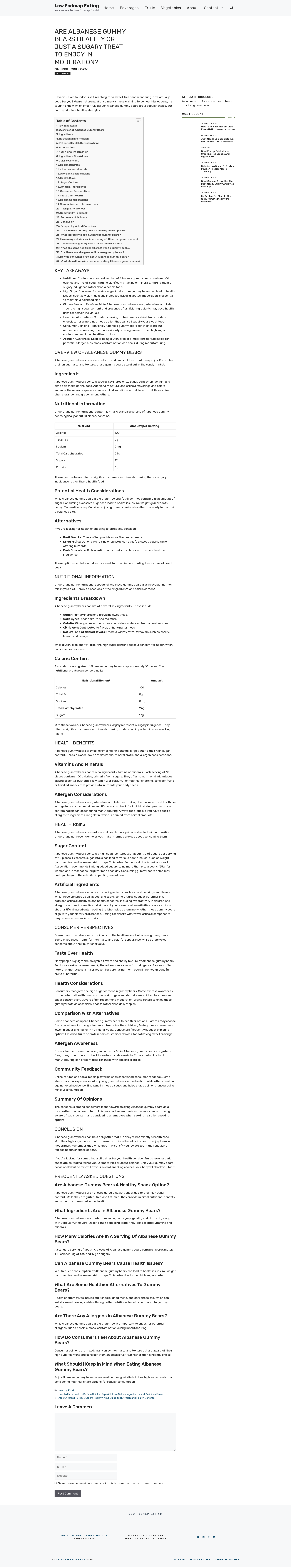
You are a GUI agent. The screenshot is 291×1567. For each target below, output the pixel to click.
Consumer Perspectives (75, 191)
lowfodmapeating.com (70, 1560)
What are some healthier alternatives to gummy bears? (95, 247)
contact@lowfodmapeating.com (84, 1535)
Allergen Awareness (73, 208)
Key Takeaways (68, 125)
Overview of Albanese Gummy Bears (81, 129)
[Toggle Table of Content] (137, 120)
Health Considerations (74, 199)
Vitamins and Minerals (73, 169)
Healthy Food (62, 74)
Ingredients (66, 134)
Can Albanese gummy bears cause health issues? (91, 243)
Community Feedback (73, 212)
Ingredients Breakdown (73, 156)
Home (109, 8)
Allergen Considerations (75, 173)
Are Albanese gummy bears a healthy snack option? (93, 230)
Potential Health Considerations (79, 143)
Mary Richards (61, 69)
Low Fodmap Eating (77, 5)
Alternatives (67, 147)
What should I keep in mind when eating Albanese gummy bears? (100, 261)
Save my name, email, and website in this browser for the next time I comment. (111, 1483)
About (192, 8)
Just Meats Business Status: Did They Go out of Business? (217, 140)
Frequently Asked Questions (78, 226)
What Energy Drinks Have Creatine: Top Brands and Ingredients (215, 154)
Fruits (150, 8)
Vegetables (171, 8)
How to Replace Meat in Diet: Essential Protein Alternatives (218, 128)
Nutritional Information (74, 138)
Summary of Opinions (74, 217)
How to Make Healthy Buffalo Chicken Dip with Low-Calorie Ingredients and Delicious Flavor (111, 1394)
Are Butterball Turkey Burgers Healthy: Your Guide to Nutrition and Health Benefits (106, 1397)
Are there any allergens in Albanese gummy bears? (92, 252)
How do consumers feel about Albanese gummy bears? (94, 256)
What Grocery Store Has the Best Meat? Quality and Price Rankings (217, 184)
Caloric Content (69, 160)
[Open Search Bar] (231, 7)
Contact (211, 8)
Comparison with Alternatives (79, 204)
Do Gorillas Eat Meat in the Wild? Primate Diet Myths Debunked (216, 199)
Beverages (129, 8)
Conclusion (67, 221)
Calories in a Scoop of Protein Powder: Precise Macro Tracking (217, 169)
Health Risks (67, 177)
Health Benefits (70, 164)
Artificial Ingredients (73, 186)
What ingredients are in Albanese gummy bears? (91, 234)
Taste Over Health (71, 195)
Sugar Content (69, 182)
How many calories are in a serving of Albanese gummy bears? (99, 239)
